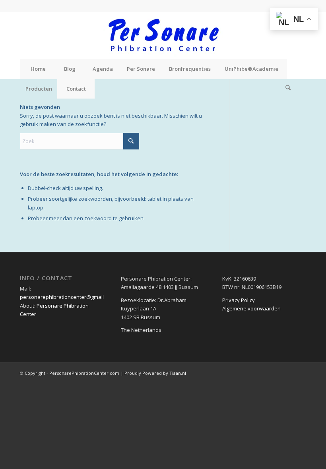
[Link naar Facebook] (276, 6)
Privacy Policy (238, 300)
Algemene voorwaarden (251, 308)
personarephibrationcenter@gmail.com (67, 296)
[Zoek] (288, 89)
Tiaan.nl (177, 373)
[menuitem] (38, 69)
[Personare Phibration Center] (163, 35)
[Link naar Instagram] (300, 6)
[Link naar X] (288, 6)
